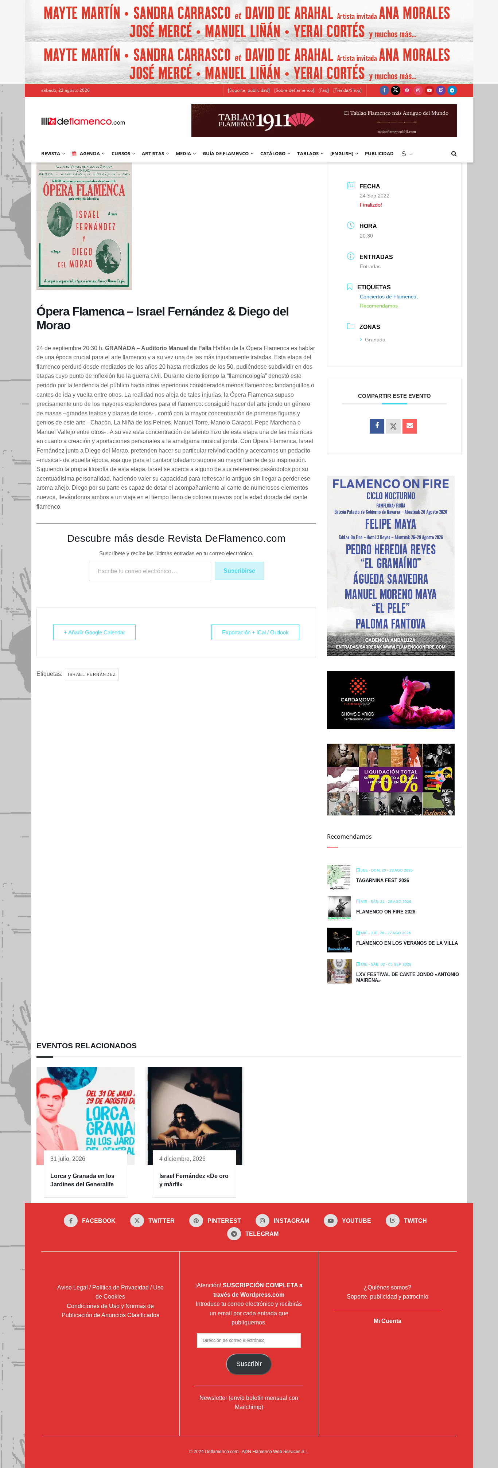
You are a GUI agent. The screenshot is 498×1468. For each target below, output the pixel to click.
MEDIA (183, 153)
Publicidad (379, 153)
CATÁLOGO (272, 153)
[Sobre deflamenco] (294, 90)
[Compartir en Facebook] (377, 426)
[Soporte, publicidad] (249, 90)
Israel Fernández (92, 674)
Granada (375, 339)
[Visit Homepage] (83, 120)
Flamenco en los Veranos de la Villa (407, 943)
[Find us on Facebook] (384, 90)
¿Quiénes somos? (387, 1287)
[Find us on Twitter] (395, 90)
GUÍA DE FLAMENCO (226, 153)
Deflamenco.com (221, 1451)
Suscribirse (239, 571)
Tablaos (308, 153)
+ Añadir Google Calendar (94, 632)
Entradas (370, 266)
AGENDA (90, 153)
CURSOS (121, 153)
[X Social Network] (393, 426)
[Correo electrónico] (409, 426)
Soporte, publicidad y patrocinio (387, 1296)
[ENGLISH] (341, 153)
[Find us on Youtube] (429, 90)
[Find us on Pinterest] (407, 90)
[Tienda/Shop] (347, 90)
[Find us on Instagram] (418, 90)
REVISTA (50, 153)
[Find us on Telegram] (452, 90)
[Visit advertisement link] (249, 21)
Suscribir (249, 1363)
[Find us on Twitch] (441, 90)
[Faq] (324, 90)
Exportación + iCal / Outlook (255, 632)
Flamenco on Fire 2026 (385, 912)
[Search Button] (454, 153)
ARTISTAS (153, 153)
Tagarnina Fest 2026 (382, 880)
